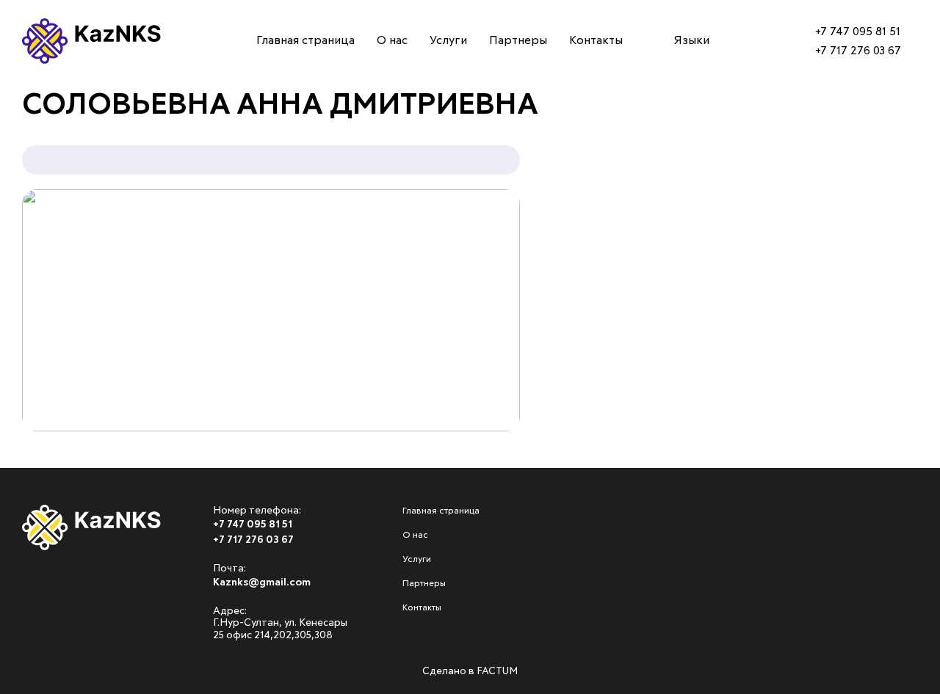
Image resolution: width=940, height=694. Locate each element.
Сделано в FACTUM (470, 671)
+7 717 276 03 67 (858, 50)
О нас (33, 135)
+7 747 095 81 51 (857, 31)
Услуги (38, 176)
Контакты (48, 259)
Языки (691, 40)
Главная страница (78, 93)
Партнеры (48, 218)
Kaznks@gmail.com (262, 582)
